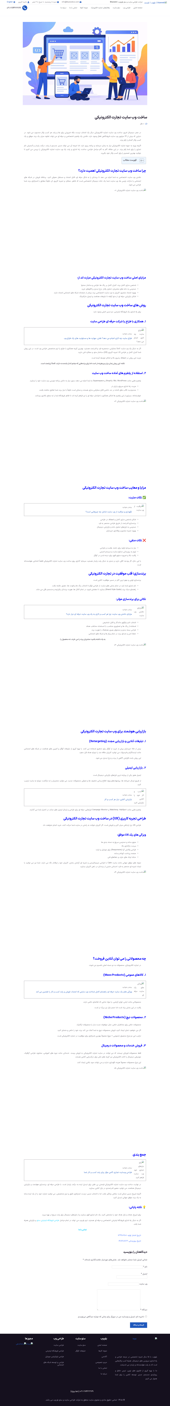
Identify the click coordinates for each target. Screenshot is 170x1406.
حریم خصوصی (101, 1362)
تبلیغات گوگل (80, 1351)
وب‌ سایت (143, 1283)
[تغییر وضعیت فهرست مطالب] (140, 160)
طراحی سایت (59, 1345)
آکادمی (104, 1356)
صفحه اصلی (137, 7)
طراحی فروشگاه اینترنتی (50, 1220)
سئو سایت (116, 7)
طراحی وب (126, 7)
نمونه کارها (84, 7)
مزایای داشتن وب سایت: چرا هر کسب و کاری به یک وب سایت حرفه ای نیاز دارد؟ (99, 614)
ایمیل (144, 1273)
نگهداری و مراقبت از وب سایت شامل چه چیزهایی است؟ (109, 511)
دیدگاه (143, 1309)
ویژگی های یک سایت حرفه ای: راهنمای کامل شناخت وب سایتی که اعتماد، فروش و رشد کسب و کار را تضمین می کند (84, 991)
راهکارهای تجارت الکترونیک (100, 7)
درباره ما (63, 7)
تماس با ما (73, 7)
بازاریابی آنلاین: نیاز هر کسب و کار (118, 799)
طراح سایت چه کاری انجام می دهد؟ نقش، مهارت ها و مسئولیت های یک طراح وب (98, 338)
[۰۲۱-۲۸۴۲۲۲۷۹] (24, 7)
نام (145, 1266)
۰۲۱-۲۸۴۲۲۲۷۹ (14, 8)
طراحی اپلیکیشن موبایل (54, 1356)
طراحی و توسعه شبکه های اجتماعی (53, 1363)
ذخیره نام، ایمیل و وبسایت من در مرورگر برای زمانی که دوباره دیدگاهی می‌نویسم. (111, 1316)
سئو (38, 1220)
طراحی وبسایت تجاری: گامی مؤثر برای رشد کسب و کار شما (108, 1172)
